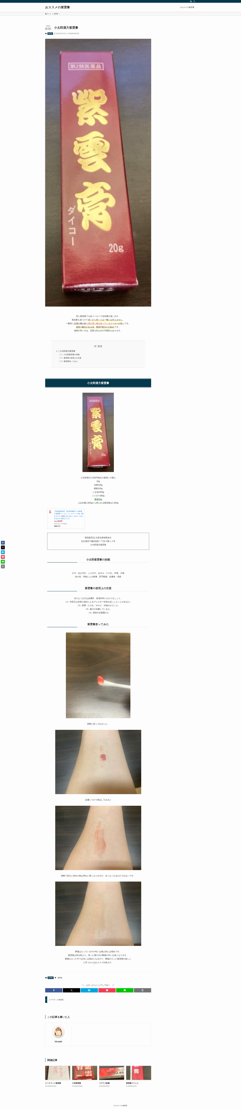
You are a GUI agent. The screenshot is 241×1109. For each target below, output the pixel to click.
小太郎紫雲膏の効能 (72, 355)
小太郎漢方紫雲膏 (67, 351)
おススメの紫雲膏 (57, 7)
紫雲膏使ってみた (71, 361)
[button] (53, 990)
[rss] (191, 1)
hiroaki (58, 1041)
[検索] (194, 1)
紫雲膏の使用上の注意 (72, 358)
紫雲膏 (50, 33)
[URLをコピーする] (142, 990)
